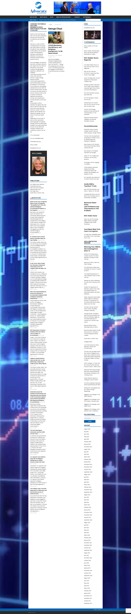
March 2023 (87, 505)
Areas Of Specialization (63, 17)
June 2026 (86, 434)
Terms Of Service (97, 609)
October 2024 (87, 469)
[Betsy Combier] (38, 173)
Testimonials (87, 17)
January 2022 (87, 540)
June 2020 (86, 563)
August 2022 (87, 522)
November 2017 (88, 598)
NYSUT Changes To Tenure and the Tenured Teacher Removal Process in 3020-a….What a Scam (92, 364)
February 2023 (87, 507)
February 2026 (87, 441)
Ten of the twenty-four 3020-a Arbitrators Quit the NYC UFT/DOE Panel (91, 346)
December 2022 (88, 512)
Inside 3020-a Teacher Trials (37, 193)
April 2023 (86, 502)
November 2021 (88, 545)
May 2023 (86, 499)
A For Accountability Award (36, 138)
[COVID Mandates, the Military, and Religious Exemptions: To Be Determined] (56, 37)
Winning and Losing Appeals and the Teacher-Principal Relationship (92, 389)
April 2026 (86, 439)
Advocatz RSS (36, 198)
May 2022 (86, 530)
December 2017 (88, 595)
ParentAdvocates (91, 126)
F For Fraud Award (34, 135)
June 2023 (86, 497)
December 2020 (88, 558)
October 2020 (87, 560)
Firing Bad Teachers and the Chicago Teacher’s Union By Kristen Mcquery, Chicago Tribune (92, 131)
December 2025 (88, 446)
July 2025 (86, 451)
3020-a (39, 35)
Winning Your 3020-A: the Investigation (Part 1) (92, 249)
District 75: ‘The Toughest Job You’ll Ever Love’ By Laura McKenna (91, 157)
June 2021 (86, 555)
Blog (51, 17)
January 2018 (87, 593)
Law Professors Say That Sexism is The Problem (91, 209)
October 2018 (87, 573)
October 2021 (87, 547)
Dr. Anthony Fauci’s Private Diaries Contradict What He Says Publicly (37, 238)
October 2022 (87, 517)
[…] (49, 73)
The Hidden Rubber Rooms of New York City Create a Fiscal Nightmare (91, 66)
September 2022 (88, 520)
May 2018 (86, 583)
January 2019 (87, 568)
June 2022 (86, 527)
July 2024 (86, 477)
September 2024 (88, 472)
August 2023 (87, 494)
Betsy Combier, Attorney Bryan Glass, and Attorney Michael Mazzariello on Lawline (91, 52)
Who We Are (33, 17)
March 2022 (87, 535)
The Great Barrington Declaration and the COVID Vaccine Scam (37, 432)
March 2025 (87, 457)
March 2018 (87, 588)
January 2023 (87, 510)
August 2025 (87, 449)
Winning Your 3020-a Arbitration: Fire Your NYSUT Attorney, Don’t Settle (92, 282)
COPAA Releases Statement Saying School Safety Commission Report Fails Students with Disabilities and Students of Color (91, 171)
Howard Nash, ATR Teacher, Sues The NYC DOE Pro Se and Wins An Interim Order (91, 104)
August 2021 (87, 553)
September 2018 (88, 575)
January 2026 (87, 444)
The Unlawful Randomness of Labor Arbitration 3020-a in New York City (92, 275)
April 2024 (86, 482)
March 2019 (87, 565)
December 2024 (88, 464)
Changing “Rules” (88, 341)
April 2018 (86, 585)
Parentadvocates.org (35, 141)
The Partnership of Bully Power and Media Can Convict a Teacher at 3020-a (92, 269)
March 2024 (87, 484)
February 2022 (87, 537)
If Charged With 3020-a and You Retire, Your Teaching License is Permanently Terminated (92, 196)
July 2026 (86, 431)
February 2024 (87, 487)
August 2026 (87, 429)
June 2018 (86, 580)
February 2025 (87, 459)
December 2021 (88, 542)
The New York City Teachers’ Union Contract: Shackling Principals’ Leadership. (91, 308)
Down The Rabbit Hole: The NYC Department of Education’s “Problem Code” (92, 79)
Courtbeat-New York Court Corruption (92, 230)
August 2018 (87, 578)
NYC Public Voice (34, 191)
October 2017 (87, 601)
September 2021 (88, 550)
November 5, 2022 (53, 55)
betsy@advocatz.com (35, 148)
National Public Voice (35, 189)
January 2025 (87, 462)
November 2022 (88, 515)
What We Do (43, 17)
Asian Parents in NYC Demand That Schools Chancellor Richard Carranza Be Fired (92, 146)
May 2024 (86, 479)
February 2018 (87, 590)
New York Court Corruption (37, 187)
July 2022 (86, 525)
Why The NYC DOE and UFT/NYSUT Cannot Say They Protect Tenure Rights (91, 73)
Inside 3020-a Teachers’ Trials (90, 185)
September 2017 (88, 603)
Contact (77, 17)
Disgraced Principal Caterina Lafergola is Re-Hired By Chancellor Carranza (91, 119)
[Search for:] (93, 20)
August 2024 (87, 474)
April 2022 (86, 532)
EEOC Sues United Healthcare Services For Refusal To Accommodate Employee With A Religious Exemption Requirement (38, 295)
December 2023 (88, 489)
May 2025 (86, 454)
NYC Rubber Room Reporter (37, 184)
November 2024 (88, 467)
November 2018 (88, 570)
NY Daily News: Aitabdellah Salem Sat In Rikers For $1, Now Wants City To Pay (92, 236)
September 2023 (88, 492)
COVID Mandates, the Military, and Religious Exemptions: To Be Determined (55, 49)
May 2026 (86, 436)
